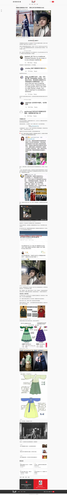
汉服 (28, 477)
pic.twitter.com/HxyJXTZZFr (35, 125)
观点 (29, 4)
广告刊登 (21, 491)
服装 (23, 477)
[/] (33, 1)
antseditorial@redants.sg (41, 487)
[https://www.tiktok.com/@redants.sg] (15, 1)
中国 (20, 477)
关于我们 (19, 491)
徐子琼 (18, 9)
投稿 (52, 1)
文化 (26, 477)
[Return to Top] (65, 493)
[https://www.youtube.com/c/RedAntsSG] (18, 1)
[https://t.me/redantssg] (20, 1)
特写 (34, 4)
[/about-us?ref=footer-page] (13, 1)
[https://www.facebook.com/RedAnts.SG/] (16, 1)
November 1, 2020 (36, 126)
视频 (37, 4)
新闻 (32, 4)
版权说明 (24, 491)
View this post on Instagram (27, 50)
